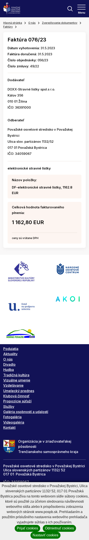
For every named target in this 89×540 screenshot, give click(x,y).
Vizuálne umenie (16, 380)
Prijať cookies (27, 528)
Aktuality (10, 354)
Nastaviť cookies (45, 535)
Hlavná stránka (12, 22)
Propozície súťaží (17, 401)
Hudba (8, 369)
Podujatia (10, 349)
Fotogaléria (12, 417)
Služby (8, 406)
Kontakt (9, 427)
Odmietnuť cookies (59, 528)
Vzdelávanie (13, 385)
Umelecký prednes (18, 391)
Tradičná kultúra (16, 375)
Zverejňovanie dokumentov (59, 22)
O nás (32, 22)
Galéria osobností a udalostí (25, 412)
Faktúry (8, 26)
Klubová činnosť (16, 396)
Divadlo (9, 364)
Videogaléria (13, 422)
